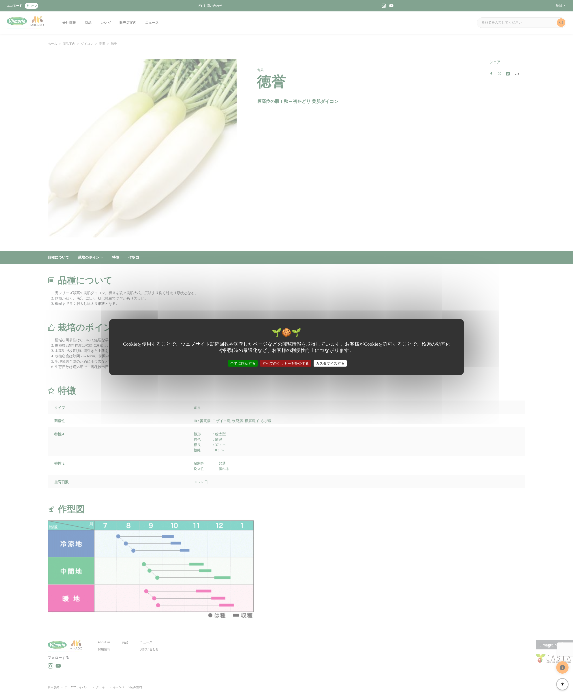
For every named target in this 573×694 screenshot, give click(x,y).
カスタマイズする (330, 363)
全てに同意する (242, 363)
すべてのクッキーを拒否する (285, 363)
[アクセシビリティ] (562, 684)
